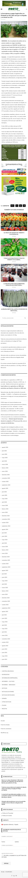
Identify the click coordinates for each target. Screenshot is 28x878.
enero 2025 (5, 512)
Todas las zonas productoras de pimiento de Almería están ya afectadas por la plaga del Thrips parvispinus (14, 341)
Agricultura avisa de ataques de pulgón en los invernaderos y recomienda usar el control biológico (13, 433)
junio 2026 (4, 454)
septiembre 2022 (6, 608)
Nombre (3, 841)
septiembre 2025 (6, 485)
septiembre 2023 (6, 567)
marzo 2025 (5, 505)
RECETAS (4, 708)
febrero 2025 (5, 509)
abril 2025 (4, 502)
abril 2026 (4, 461)
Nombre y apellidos (7, 836)
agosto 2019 (5, 645)
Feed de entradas (5, 724)
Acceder (3, 720)
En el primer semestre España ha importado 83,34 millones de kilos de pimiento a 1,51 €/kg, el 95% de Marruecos (13, 365)
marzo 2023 (5, 587)
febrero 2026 (5, 467)
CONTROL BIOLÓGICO (8, 671)
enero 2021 (5, 635)
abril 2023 (4, 584)
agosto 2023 (5, 570)
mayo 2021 (4, 628)
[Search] (26, 9)
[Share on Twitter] (20, 205)
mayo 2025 (4, 498)
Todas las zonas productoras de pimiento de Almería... (14, 259)
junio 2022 (4, 618)
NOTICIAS (4, 688)
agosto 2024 (5, 529)
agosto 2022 (5, 611)
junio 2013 (4, 659)
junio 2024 (4, 536)
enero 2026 (5, 471)
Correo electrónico (7, 845)
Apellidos (17, 841)
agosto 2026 (5, 447)
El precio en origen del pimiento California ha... (14, 233)
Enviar (6, 863)
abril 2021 (4, 632)
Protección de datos (8, 853)
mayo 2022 (4, 621)
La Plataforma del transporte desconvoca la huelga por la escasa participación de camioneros (14, 396)
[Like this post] (12, 205)
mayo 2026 (4, 457)
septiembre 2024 (6, 526)
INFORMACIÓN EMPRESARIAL (10, 678)
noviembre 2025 (6, 478)
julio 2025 (4, 491)
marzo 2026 (5, 464)
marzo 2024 (5, 546)
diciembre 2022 (6, 597)
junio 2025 (4, 495)
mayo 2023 (4, 580)
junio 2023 (4, 577)
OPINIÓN (4, 698)
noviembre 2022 (6, 601)
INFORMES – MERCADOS (8, 684)
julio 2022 (4, 614)
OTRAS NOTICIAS (6, 701)
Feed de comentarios (6, 728)
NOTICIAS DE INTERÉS (8, 691)
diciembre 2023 (6, 556)
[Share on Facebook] (16, 205)
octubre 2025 (5, 481)
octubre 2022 (5, 604)
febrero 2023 (5, 591)
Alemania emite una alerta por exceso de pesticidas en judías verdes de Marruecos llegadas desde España (13, 357)
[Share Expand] (24, 205)
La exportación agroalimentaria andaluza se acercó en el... (14, 284)
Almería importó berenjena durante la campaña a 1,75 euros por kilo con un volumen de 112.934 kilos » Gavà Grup (13, 416)
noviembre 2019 (6, 638)
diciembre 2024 (6, 515)
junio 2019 (4, 649)
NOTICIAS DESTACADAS (8, 695)
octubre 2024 (5, 522)
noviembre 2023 (6, 560)
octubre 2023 (5, 563)
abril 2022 (4, 625)
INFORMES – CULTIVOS (8, 681)
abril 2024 (4, 543)
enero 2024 (5, 553)
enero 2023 (5, 594)
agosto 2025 (5, 488)
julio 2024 (4, 532)
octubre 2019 (5, 642)
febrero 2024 (5, 550)
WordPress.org (4, 732)
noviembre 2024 (6, 519)
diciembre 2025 (6, 474)
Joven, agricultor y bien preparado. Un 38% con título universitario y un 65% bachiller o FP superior (12, 408)
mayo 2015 (4, 656)
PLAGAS (4, 705)
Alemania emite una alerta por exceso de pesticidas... (14, 309)
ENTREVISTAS (5, 674)
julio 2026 (4, 450)
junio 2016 (4, 652)
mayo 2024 (4, 539)
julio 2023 (4, 573)
